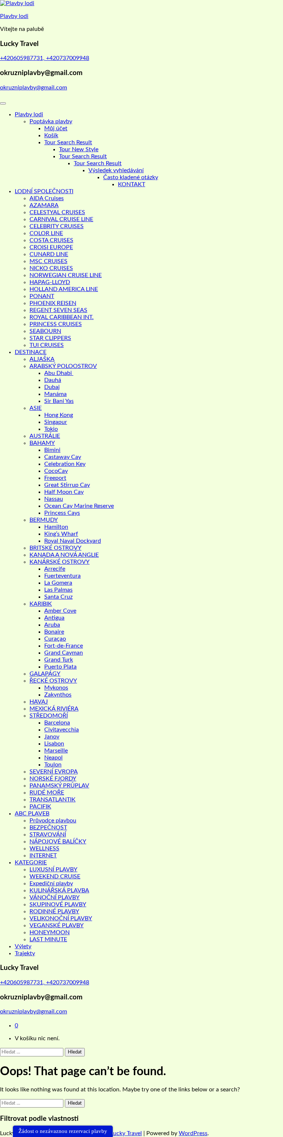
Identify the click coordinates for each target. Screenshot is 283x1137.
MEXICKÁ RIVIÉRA (53, 709)
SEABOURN (45, 331)
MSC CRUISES (48, 261)
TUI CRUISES (46, 345)
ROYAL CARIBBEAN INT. (61, 317)
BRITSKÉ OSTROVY (55, 548)
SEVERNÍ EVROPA (53, 772)
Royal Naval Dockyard (72, 541)
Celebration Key (64, 464)
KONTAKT (131, 184)
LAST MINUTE (48, 939)
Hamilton (56, 527)
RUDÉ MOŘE (46, 793)
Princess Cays (62, 513)
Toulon (53, 765)
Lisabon (54, 744)
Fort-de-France (63, 646)
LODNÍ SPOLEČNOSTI (44, 191)
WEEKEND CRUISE (54, 876)
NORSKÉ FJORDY (52, 779)
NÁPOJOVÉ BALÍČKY (57, 841)
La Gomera (58, 583)
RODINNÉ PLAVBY (54, 911)
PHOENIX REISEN (52, 303)
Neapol (53, 758)
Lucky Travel (126, 1133)
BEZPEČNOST (48, 827)
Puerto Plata (60, 667)
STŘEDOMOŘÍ (48, 716)
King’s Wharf (61, 534)
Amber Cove (60, 611)
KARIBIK (40, 604)
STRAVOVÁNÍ (47, 834)
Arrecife (54, 569)
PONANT (41, 296)
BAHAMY (42, 443)
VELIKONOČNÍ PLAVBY (60, 918)
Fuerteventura (62, 576)
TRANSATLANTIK (52, 800)
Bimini (52, 450)
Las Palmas (58, 590)
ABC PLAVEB (32, 814)
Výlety (23, 946)
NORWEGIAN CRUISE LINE (65, 275)
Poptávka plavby (50, 121)
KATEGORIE (31, 862)
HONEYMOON (49, 932)
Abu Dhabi (58, 373)
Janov (51, 737)
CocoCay (56, 471)
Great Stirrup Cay (67, 485)
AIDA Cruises (46, 198)
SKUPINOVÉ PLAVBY (57, 904)
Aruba (52, 625)
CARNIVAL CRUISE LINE (61, 219)
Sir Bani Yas (59, 401)
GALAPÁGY (44, 674)
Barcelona (57, 723)
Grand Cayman (63, 653)
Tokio (51, 429)
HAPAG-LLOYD (49, 282)
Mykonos (56, 688)
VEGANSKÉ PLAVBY (56, 925)
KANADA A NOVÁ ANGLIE (64, 555)
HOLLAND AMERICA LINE (63, 289)
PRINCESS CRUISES (55, 324)
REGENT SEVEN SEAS (58, 310)
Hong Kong (58, 415)
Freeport (55, 478)
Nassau (53, 499)
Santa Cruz (58, 597)
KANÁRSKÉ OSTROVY (59, 562)
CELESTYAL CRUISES (57, 212)
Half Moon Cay (64, 492)
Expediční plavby (51, 883)
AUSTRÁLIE (44, 436)
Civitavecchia (61, 730)
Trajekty (25, 953)
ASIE (35, 408)
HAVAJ (38, 702)
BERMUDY (43, 520)
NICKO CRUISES (51, 268)
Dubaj (52, 387)
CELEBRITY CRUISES (56, 226)
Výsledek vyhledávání (116, 170)
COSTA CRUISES (51, 240)
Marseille (56, 751)
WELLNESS (44, 848)
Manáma (55, 394)
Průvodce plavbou (52, 820)
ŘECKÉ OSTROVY (53, 681)
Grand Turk (58, 660)
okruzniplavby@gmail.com (33, 88)
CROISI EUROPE (51, 247)
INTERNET (43, 855)
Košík (51, 135)
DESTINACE (30, 352)
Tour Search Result (68, 142)
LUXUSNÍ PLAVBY (53, 869)
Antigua (54, 618)
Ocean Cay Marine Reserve (79, 506)
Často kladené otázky (130, 177)
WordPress (193, 1133)
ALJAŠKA (42, 359)
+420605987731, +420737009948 (44, 58)
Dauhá (52, 380)
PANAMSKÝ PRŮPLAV (59, 786)
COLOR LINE (46, 233)
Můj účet (55, 128)
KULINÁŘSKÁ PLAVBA (59, 890)
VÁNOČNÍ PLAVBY (54, 897)
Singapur (55, 422)
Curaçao (55, 639)
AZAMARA (44, 205)
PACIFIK (40, 807)
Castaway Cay (62, 457)
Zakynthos (57, 695)
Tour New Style (78, 149)
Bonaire (54, 632)
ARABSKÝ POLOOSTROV (63, 366)
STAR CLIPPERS (50, 338)
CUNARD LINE (48, 254)
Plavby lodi (14, 16)
